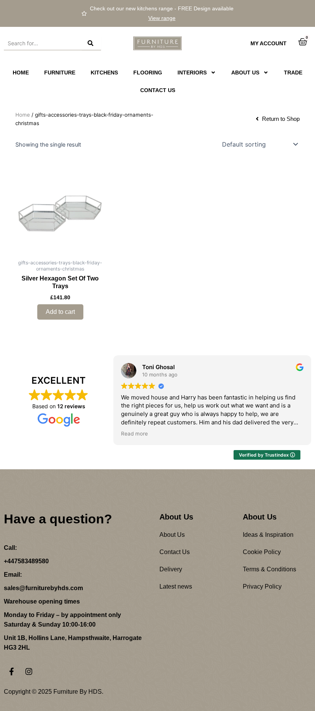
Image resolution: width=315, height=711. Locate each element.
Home (21, 72)
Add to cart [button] (60, 311)
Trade (293, 72)
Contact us (157, 90)
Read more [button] (134, 434)
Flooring (147, 72)
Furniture (59, 72)
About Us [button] (245, 72)
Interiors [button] (192, 72)
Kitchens (104, 72)
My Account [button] (268, 43)
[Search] (91, 43)
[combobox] (43, 43)
